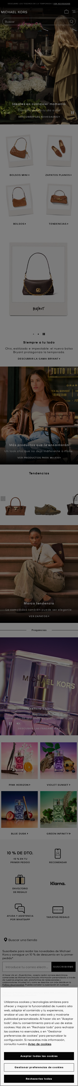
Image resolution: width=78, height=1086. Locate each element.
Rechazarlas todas (39, 1078)
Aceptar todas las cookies (39, 1056)
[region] (39, 1036)
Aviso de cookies (39, 1044)
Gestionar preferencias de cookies (39, 1067)
